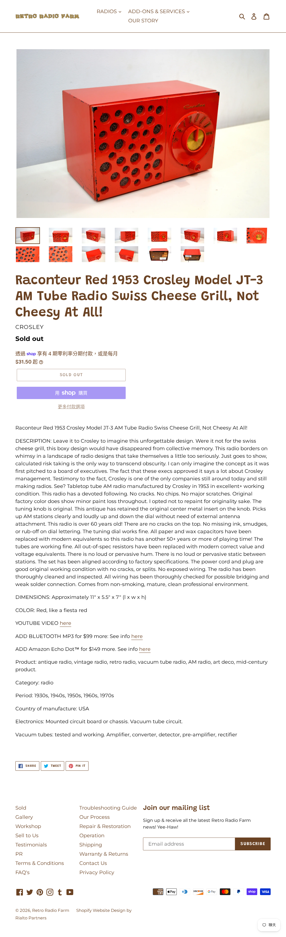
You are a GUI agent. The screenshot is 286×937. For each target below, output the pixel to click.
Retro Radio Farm (50, 910)
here (65, 623)
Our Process (94, 817)
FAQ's (22, 872)
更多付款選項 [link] (71, 406)
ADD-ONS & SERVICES (157, 11)
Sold (20, 808)
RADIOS (107, 11)
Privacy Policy (96, 872)
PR (19, 854)
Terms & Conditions (39, 863)
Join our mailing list (176, 808)
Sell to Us (27, 835)
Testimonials (31, 845)
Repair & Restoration (105, 826)
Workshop (28, 826)
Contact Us (93, 863)
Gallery (24, 817)
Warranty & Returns (103, 854)
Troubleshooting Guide (108, 808)
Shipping (90, 845)
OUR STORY (143, 21)
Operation (91, 835)
